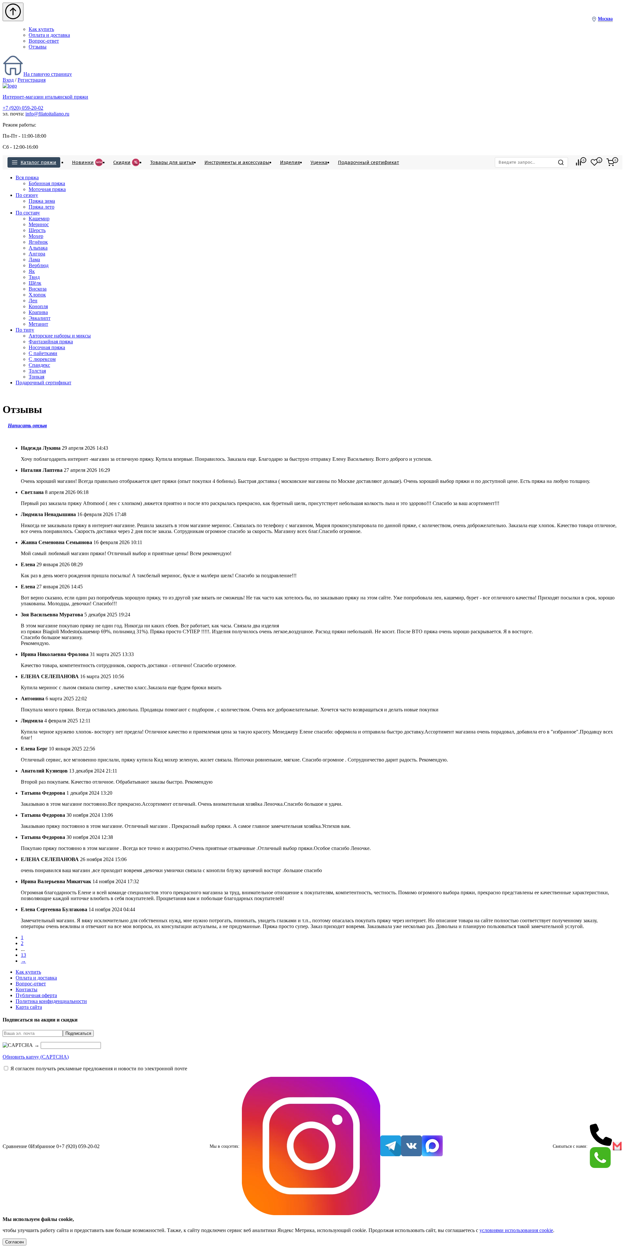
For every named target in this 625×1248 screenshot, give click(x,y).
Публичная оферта (36, 995)
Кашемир (39, 218)
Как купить (41, 29)
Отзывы (38, 46)
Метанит (38, 324)
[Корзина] (610, 162)
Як (32, 271)
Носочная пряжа (47, 347)
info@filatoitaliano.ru (47, 114)
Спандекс (39, 365)
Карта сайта (29, 1007)
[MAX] (432, 1146)
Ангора (37, 253)
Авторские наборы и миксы (60, 335)
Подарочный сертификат (368, 162)
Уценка (319, 162)
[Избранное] (594, 162)
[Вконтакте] (411, 1146)
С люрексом (42, 359)
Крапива (38, 312)
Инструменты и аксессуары (237, 162)
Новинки (87, 162)
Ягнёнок (38, 242)
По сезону (27, 195)
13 (23, 955)
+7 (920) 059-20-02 (23, 108)
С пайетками (43, 353)
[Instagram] (311, 1146)
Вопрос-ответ (44, 41)
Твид (34, 277)
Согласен (14, 1242)
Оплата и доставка (49, 35)
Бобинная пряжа (47, 183)
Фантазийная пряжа (51, 341)
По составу (28, 212)
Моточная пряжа (47, 189)
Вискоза (38, 289)
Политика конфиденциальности (51, 1001)
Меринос (39, 224)
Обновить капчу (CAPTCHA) (36, 1057)
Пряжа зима (42, 201)
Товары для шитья (172, 162)
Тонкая (36, 376)
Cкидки (125, 162)
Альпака (38, 248)
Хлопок (37, 294)
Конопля (38, 306)
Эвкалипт (39, 318)
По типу (25, 330)
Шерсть (37, 230)
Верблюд (39, 265)
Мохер (36, 236)
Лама (34, 259)
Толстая (37, 371)
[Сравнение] (578, 162)
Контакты (26, 989)
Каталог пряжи (38, 162)
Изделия (290, 162)
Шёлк (35, 283)
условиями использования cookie (516, 1230)
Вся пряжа (27, 177)
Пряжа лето (41, 207)
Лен (33, 300)
